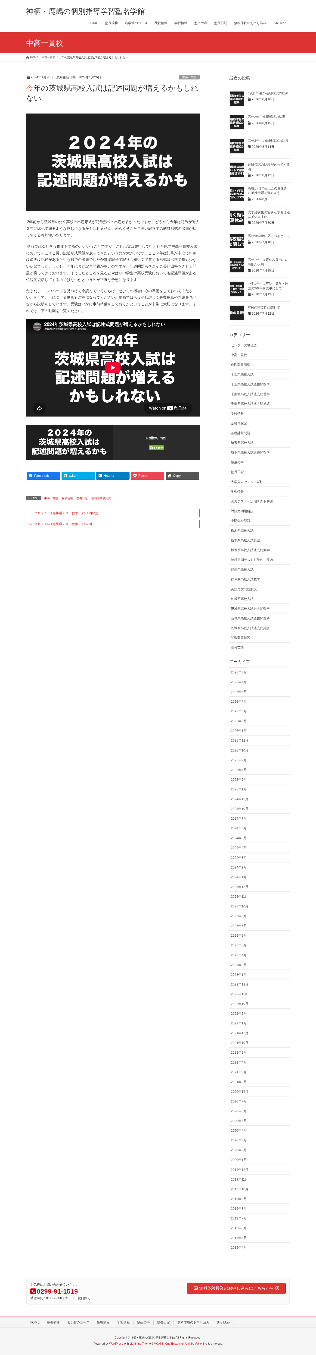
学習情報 (237, 491)
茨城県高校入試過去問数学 (250, 608)
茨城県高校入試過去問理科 (250, 618)
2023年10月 (239, 906)
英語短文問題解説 (244, 589)
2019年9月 (239, 1199)
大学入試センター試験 (247, 482)
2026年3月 (239, 711)
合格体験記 (239, 423)
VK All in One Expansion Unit (172, 1343)
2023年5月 (239, 945)
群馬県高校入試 (242, 569)
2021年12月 (239, 1033)
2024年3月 (239, 857)
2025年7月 (239, 760)
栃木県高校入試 (242, 530)
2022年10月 (239, 1004)
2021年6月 (239, 1052)
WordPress (116, 1343)
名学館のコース (78, 1322)
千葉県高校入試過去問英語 (250, 404)
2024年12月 (239, 799)
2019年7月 (239, 1218)
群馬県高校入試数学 (245, 579)
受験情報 (67, 498)
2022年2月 (239, 1013)
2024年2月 (239, 867)
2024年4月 (239, 848)
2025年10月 (239, 750)
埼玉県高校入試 (242, 443)
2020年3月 (239, 1140)
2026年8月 (239, 672)
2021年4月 (239, 1062)
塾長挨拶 (53, 1322)
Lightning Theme (140, 1343)
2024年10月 (239, 809)
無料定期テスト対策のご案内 (252, 560)
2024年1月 (239, 877)
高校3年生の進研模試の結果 (268, 140)
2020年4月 (239, 1130)
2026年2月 (239, 721)
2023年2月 (239, 965)
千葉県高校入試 (242, 374)
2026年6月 (239, 692)
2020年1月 (239, 1160)
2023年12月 (239, 887)
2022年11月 (239, 994)
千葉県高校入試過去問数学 (250, 384)
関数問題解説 (240, 638)
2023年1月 (239, 974)
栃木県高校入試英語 (245, 540)
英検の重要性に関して (264, 307)
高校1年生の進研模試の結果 (268, 93)
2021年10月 (239, 1043)
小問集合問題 (240, 521)
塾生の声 (237, 462)
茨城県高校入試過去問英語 (250, 628)
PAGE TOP (304, 1310)
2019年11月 (239, 1179)
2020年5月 (239, 1121)
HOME (35, 1322)
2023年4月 (239, 955)
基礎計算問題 (240, 433)
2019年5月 (239, 1238)
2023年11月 (239, 896)
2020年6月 (239, 1111)
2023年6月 (239, 935)
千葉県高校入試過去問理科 (250, 394)
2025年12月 (239, 740)
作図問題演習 (240, 364)
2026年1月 (239, 731)
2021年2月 (239, 1082)
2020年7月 (239, 1101)
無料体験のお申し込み (193, 1322)
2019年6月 (239, 1228)
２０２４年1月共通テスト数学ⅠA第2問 (63, 524)
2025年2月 (239, 779)
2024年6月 (239, 828)
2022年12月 (239, 984)
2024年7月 (239, 818)
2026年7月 (239, 682)
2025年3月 (239, 770)
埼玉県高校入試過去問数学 (250, 452)
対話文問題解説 (242, 511)
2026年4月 (239, 701)
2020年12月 (239, 1091)
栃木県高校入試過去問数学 (250, 550)
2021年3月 (239, 1072)
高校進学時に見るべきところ (269, 236)
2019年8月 (239, 1208)
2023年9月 (239, 916)
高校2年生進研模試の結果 (266, 117)
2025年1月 (239, 789)
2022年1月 (239, 1023)
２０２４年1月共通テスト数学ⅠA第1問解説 (66, 513)
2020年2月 (239, 1150)
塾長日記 (82, 498)
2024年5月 (239, 838)
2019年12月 (239, 1170)
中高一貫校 (189, 77)
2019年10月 (239, 1189)
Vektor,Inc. (201, 1343)
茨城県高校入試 (101, 498)
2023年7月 (239, 926)
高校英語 (237, 647)
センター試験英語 (244, 345)
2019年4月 (239, 1247)
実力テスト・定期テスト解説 (252, 501)
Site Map (223, 1322)
